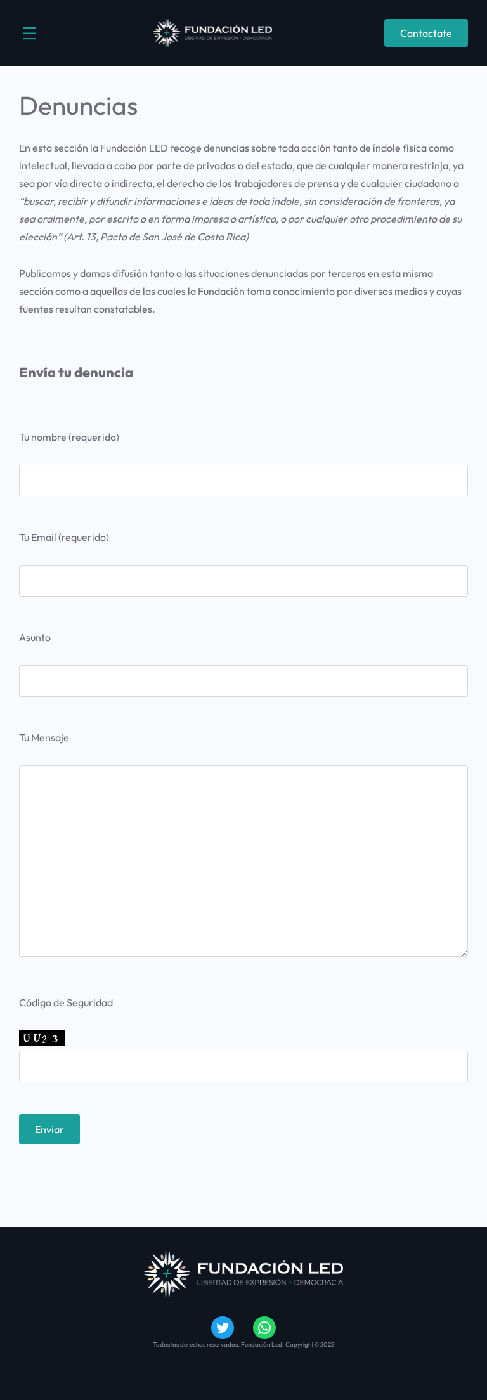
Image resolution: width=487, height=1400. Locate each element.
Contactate (426, 33)
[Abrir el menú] (29, 33)
